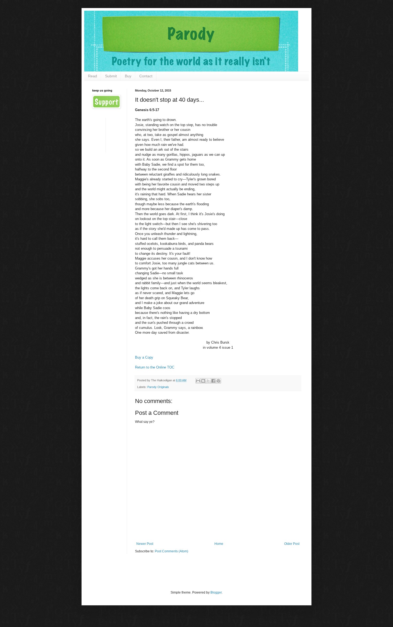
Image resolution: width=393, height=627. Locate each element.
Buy (128, 76)
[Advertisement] (109, 134)
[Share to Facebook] (213, 380)
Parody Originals (158, 387)
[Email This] (198, 380)
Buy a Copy (144, 357)
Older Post (291, 544)
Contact (145, 76)
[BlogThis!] (203, 380)
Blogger (216, 592)
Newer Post (144, 544)
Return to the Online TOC (154, 367)
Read (92, 76)
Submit (111, 76)
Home (218, 544)
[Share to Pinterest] (218, 380)
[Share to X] (208, 380)
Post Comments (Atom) (171, 551)
